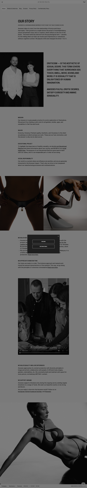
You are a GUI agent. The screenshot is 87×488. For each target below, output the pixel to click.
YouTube (39, 391)
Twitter (27, 391)
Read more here (53, 267)
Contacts (19, 486)
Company (4, 486)
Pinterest (48, 391)
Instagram (21, 391)
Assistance (12, 486)
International (43, 246)
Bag (84, 2)
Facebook (33, 391)
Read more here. (33, 254)
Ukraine (43, 241)
